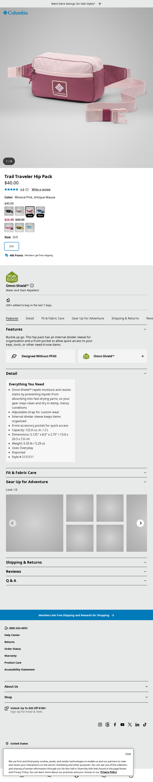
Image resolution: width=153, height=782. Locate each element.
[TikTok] (145, 724)
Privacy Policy (108, 772)
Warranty (10, 655)
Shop (8, 697)
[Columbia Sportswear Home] (15, 12)
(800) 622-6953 (18, 628)
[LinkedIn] (137, 724)
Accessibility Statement (19, 669)
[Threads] (107, 724)
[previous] (12, 523)
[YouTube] (122, 724)
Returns (9, 642)
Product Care (12, 662)
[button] (32, 285)
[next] (140, 523)
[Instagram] (100, 724)
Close (128, 753)
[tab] (13, 319)
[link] (34, 523)
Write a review (41, 189)
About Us (11, 686)
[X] (130, 724)
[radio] (8, 211)
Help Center (12, 635)
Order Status (12, 649)
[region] (76, 87)
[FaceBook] (115, 724)
